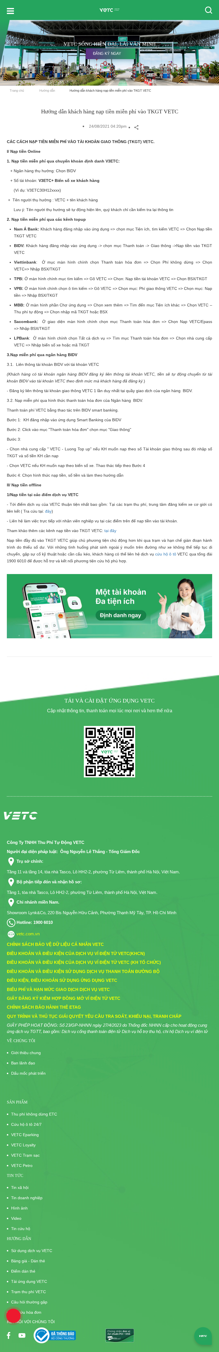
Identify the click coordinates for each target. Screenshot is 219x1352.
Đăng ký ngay (107, 53)
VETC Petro (22, 1165)
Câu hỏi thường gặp (29, 1302)
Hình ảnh (19, 1208)
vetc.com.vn (28, 933)
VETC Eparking (25, 1134)
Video (16, 1218)
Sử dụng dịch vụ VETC (31, 1250)
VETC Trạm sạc (25, 1155)
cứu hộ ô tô (165, 554)
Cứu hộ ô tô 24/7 (26, 1124)
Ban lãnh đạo (23, 1063)
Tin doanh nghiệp (26, 1197)
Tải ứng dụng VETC (29, 1281)
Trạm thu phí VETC (28, 1291)
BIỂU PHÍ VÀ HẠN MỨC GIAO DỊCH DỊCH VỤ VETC (58, 989)
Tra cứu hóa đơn (26, 1312)
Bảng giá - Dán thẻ (28, 1261)
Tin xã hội (20, 1187)
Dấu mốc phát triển (28, 1073)
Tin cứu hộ (20, 1228)
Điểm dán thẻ (23, 1271)
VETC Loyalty (23, 1145)
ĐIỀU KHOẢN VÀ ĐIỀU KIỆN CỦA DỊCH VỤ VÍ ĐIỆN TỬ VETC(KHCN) (76, 953)
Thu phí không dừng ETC (34, 1114)
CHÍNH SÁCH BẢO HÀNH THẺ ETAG (44, 1007)
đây (48, 511)
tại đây (110, 530)
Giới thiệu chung (26, 1052)
